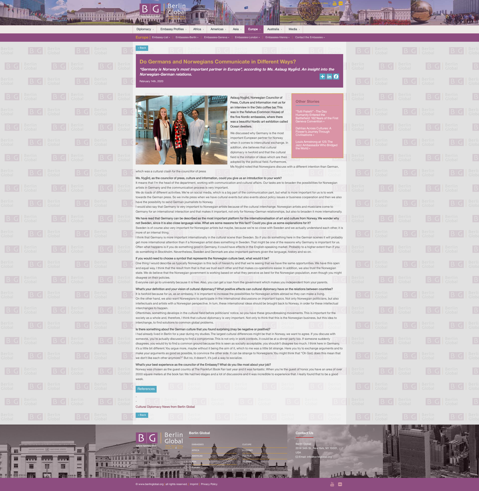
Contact (304, 3)
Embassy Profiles (172, 29)
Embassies (198, 445)
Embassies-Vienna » (277, 37)
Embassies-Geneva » (216, 37)
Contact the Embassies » (310, 37)
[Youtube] (335, 3)
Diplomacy (144, 29)
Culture (246, 445)
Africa (197, 29)
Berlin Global (320, 3)
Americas (217, 29)
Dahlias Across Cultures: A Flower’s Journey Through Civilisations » (313, 131)
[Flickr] (340, 3)
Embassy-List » (161, 37)
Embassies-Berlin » (187, 37)
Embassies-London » (247, 37)
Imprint (194, 484)
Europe (253, 29)
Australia (273, 29)
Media (293, 29)
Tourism (247, 462)
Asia (236, 29)
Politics (246, 456)
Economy (247, 450)
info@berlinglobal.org (319, 457)
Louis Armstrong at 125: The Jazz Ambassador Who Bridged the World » (316, 145)
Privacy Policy (209, 484)
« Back (142, 48)
